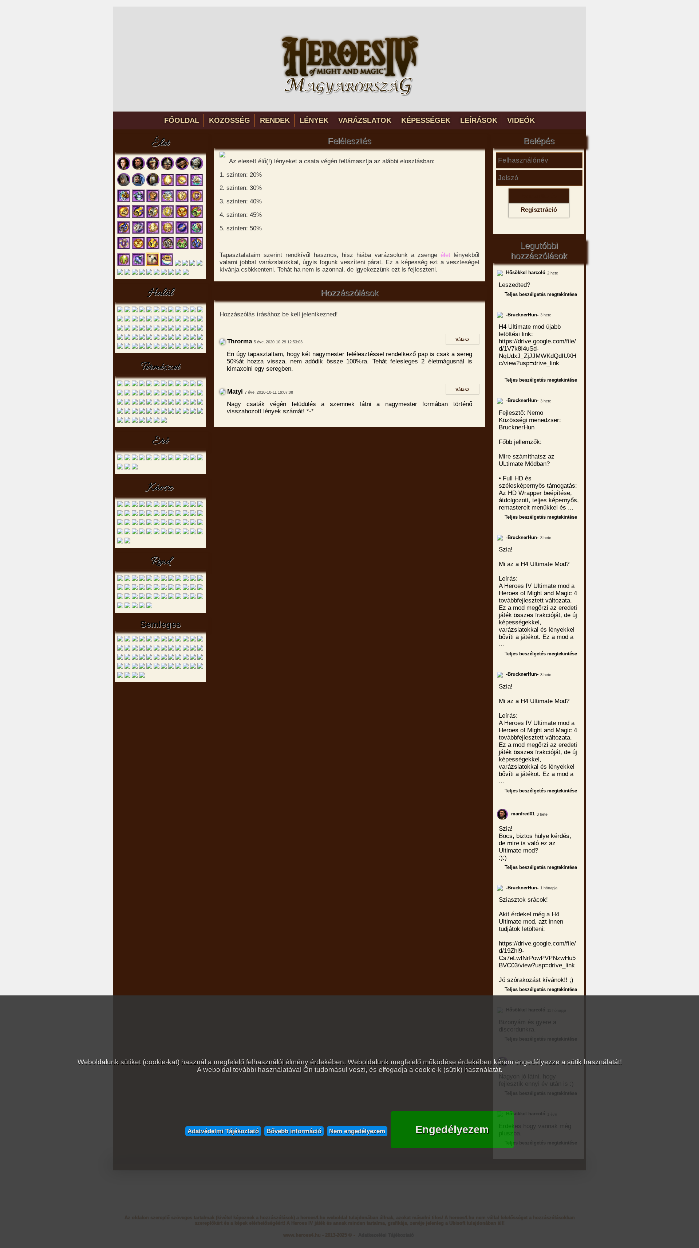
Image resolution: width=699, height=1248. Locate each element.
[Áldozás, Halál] (149, 338)
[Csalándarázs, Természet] (120, 394)
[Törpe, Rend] (120, 579)
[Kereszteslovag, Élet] (196, 168)
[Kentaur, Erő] (127, 459)
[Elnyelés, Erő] (200, 459)
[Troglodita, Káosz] (134, 505)
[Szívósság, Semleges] (193, 649)
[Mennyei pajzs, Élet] (167, 216)
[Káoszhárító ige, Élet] (153, 248)
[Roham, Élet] (149, 273)
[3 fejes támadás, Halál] (171, 338)
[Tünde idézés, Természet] (163, 403)
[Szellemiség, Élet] (178, 273)
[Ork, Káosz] (142, 505)
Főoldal (181, 120)
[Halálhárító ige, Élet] (167, 248)
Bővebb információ (293, 1131)
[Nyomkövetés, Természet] (178, 394)
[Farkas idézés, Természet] (149, 394)
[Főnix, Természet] (127, 394)
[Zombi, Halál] (134, 311)
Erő (160, 441)
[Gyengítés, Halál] (142, 347)
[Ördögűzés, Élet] (138, 200)
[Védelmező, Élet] (123, 216)
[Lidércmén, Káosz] (185, 505)
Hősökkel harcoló (525, 272)
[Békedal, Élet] (167, 200)
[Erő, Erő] (120, 468)
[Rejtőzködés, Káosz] (156, 533)
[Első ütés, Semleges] (142, 640)
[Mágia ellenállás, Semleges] (134, 649)
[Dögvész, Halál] (142, 329)
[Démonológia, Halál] (193, 347)
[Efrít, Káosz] (178, 505)
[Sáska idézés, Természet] (185, 412)
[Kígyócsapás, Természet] (134, 403)
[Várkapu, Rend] (134, 597)
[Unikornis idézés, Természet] (149, 412)
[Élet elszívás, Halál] (193, 338)
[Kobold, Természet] (134, 385)
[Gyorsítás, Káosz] (120, 514)
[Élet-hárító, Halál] (200, 338)
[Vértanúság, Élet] (196, 200)
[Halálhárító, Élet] (153, 216)
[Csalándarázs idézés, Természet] (134, 412)
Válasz (462, 339)
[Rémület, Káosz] (163, 533)
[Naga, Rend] (156, 579)
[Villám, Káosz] (156, 523)
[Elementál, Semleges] (134, 640)
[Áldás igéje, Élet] (153, 232)
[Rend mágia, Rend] (127, 607)
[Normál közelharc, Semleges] (171, 649)
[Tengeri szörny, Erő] (185, 459)
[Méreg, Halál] (127, 320)
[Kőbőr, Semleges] (200, 640)
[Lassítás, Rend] (171, 588)
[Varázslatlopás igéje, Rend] (193, 597)
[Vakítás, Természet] (134, 421)
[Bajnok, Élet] (153, 185)
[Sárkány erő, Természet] (200, 412)
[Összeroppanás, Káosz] (185, 523)
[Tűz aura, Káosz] (142, 514)
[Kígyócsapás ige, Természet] (156, 412)
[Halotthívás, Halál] (200, 329)
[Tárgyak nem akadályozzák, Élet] (156, 273)
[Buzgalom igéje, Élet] (138, 248)
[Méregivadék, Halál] (185, 311)
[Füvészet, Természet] (149, 421)
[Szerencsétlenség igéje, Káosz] (200, 523)
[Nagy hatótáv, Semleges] (156, 649)
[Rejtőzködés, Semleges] (134, 676)
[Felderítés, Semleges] (134, 667)
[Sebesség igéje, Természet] (127, 412)
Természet (160, 367)
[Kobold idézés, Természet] (163, 394)
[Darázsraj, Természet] (200, 394)
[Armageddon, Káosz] (127, 533)
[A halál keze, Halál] (142, 338)
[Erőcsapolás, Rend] (163, 588)
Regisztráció (539, 209)
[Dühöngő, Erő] (120, 459)
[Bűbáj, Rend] (149, 607)
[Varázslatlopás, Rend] (178, 588)
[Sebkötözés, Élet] (182, 185)
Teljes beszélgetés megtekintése (541, 294)
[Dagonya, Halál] (171, 320)
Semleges (160, 624)
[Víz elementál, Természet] (193, 385)
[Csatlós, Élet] (123, 168)
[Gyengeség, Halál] (185, 320)
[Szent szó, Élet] (123, 200)
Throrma (238, 341)
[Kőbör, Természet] (193, 394)
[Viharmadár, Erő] (178, 459)
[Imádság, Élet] (123, 264)
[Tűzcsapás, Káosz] (185, 514)
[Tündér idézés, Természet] (156, 394)
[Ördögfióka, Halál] (120, 311)
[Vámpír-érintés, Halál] (120, 338)
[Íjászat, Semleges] (185, 667)
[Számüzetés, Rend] (142, 597)
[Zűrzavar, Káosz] (200, 514)
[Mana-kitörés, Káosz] (171, 514)
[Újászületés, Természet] (171, 412)
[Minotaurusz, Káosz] (149, 505)
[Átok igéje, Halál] (134, 329)
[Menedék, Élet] (185, 264)
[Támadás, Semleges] (149, 667)
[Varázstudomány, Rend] (142, 607)
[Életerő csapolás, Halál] (178, 320)
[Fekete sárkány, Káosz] (200, 505)
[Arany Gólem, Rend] (134, 579)
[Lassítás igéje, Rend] (156, 597)
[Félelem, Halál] (134, 347)
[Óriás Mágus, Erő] (156, 459)
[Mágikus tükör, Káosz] (127, 523)
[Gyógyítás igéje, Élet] (167, 232)
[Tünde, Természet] (156, 385)
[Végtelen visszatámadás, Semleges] (200, 658)
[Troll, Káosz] (156, 505)
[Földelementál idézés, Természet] (178, 403)
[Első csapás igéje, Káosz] (171, 523)
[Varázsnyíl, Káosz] (127, 514)
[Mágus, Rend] (142, 579)
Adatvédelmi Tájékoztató (223, 1131)
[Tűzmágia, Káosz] (120, 542)
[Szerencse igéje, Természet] (163, 412)
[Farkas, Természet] (120, 385)
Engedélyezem (452, 1129)
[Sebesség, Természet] (185, 394)
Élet (160, 143)
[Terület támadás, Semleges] (142, 658)
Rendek (275, 120)
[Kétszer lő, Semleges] (185, 640)
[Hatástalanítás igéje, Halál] (156, 329)
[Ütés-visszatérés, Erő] (127, 468)
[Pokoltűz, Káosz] (193, 523)
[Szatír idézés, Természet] (149, 403)
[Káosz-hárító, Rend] (200, 597)
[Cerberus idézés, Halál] (127, 329)
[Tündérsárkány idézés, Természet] (193, 412)
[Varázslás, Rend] (134, 607)
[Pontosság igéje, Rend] (120, 597)
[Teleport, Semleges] (127, 658)
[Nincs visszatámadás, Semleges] (163, 649)
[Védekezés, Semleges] (178, 667)
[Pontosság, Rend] (120, 588)
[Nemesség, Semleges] (142, 667)
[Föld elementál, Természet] (185, 385)
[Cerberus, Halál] (149, 311)
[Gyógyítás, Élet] (182, 200)
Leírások (478, 120)
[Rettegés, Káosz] (163, 523)
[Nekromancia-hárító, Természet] (120, 412)
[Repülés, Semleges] (178, 649)
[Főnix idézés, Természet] (178, 412)
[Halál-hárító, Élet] (199, 264)
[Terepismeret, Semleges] (163, 667)
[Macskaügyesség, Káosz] (178, 523)
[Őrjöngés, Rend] (171, 597)
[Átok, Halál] (120, 320)
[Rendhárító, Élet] (123, 232)
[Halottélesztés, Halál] (200, 320)
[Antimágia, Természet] (171, 403)
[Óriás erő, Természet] (142, 403)
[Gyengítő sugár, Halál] (142, 320)
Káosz (160, 487)
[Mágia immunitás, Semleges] (142, 649)
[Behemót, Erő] (171, 459)
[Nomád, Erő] (134, 459)
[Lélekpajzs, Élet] (153, 200)
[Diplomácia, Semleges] (142, 676)
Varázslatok (364, 120)
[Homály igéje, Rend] (200, 588)
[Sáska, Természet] (142, 394)
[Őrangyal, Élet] (177, 264)
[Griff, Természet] (163, 385)
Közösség (229, 120)
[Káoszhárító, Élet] (138, 216)
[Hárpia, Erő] (142, 459)
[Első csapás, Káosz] (163, 514)
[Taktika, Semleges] (120, 667)
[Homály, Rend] (185, 579)
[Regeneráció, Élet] (182, 232)
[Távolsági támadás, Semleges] (120, 658)
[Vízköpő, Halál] (156, 311)
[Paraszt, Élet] (138, 168)
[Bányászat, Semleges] (200, 667)
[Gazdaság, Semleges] (171, 667)
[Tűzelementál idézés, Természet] (185, 403)
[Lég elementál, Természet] (178, 385)
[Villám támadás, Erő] (134, 468)
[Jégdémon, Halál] (178, 311)
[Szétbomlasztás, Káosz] (142, 533)
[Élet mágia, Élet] (163, 273)
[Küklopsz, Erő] (163, 459)
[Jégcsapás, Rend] (156, 588)
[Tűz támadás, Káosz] (178, 533)
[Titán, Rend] (171, 579)
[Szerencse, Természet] (156, 403)
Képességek (425, 120)
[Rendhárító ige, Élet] (196, 248)
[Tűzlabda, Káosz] (142, 523)
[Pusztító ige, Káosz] (134, 523)
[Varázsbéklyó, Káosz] (193, 514)
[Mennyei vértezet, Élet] (123, 248)
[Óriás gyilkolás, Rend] (120, 607)
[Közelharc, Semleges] (127, 667)
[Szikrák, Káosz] (156, 514)
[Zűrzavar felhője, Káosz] (120, 533)
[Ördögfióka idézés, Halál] (156, 320)
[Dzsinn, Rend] (149, 579)
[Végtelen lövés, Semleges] (193, 658)
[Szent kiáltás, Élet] (196, 232)
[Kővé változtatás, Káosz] (149, 533)
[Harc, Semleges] (156, 667)
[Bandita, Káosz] (120, 505)
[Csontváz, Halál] (127, 311)
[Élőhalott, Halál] (120, 347)
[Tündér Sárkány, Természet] (134, 394)
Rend (160, 561)
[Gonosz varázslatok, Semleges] (171, 640)
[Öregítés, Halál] (163, 347)
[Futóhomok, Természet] (127, 403)
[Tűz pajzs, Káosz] (171, 533)
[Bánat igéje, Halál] (185, 329)
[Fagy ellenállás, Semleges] (156, 640)
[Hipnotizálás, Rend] (185, 597)
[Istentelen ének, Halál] (120, 329)
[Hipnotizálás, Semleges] (178, 640)
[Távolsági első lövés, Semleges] (200, 649)
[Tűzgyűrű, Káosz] (120, 523)
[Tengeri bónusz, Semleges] (134, 658)
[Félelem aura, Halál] (149, 329)
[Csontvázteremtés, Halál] (134, 320)
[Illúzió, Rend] (142, 588)
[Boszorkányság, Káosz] (127, 542)
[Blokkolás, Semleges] (127, 640)
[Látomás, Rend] (127, 588)
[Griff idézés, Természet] (142, 412)
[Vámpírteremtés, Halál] (156, 338)
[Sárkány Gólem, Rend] (163, 579)
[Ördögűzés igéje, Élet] (138, 264)
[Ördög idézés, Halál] (163, 338)
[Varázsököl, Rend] (200, 579)
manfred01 (522, 813)
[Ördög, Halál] (200, 311)
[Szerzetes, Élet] (123, 185)
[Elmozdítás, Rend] (178, 579)
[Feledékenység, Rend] (193, 588)
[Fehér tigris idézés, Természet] (120, 403)
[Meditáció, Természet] (156, 421)
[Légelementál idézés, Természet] (193, 403)
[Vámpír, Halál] (171, 311)
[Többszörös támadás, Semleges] (156, 658)
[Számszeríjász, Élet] (153, 168)
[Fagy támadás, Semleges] (163, 640)
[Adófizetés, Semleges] (120, 640)
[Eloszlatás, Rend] (193, 579)
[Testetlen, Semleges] (149, 658)
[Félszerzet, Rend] (127, 579)
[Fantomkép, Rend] (149, 597)
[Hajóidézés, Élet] (196, 185)
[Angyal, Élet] (138, 185)
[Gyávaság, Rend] (134, 588)
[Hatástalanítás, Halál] (149, 320)
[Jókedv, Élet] (182, 216)
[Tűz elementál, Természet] (200, 385)
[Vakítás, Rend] (163, 597)
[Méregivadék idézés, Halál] (134, 338)
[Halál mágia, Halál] (178, 347)
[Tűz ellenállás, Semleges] (163, 658)
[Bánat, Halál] (163, 320)
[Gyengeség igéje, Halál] (193, 329)
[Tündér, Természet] (127, 385)
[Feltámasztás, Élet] (152, 264)
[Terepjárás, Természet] (171, 394)
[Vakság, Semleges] (171, 658)
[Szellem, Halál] (142, 311)
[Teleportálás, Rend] (127, 597)
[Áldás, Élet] (167, 185)
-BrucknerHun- (521, 314)
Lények (314, 120)
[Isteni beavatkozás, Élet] (166, 264)
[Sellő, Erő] (149, 459)
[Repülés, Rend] (149, 588)
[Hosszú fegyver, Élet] (120, 273)
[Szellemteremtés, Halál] (163, 329)
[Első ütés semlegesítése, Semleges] (149, 640)
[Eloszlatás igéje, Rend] (185, 588)
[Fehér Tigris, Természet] (142, 385)
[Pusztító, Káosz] (149, 514)
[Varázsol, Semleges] (178, 658)
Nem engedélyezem (357, 1131)
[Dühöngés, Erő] (193, 459)
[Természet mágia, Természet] (142, 421)
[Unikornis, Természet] (171, 385)
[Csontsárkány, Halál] (193, 311)
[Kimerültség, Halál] (193, 320)
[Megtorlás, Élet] (138, 232)
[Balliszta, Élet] (182, 168)
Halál (160, 293)
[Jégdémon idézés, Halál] (178, 329)
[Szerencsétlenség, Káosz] (178, 514)
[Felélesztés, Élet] (185, 273)
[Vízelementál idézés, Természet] (200, 403)
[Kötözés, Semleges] (120, 649)
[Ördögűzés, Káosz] (200, 533)
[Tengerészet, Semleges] (193, 667)
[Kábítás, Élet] (134, 273)
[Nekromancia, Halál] (200, 347)
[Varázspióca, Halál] (171, 329)
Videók (521, 120)
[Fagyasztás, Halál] (127, 347)
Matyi (234, 391)
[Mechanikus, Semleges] (149, 649)
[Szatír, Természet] (149, 385)
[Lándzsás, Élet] (167, 168)
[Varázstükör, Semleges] (185, 658)
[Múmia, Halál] (163, 311)
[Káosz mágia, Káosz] (193, 533)
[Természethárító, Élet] (196, 216)
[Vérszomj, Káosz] (134, 514)
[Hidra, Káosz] (193, 505)
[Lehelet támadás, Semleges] (127, 649)
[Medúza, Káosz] (171, 505)
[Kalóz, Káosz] (127, 505)
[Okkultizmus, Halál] (185, 347)
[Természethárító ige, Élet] (182, 248)
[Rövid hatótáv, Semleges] (185, 649)
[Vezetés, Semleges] (120, 676)
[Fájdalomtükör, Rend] (178, 597)
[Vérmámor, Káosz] (149, 523)
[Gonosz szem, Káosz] (163, 505)
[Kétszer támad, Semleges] (193, 640)
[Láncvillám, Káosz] (134, 533)
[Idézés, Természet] (163, 421)
